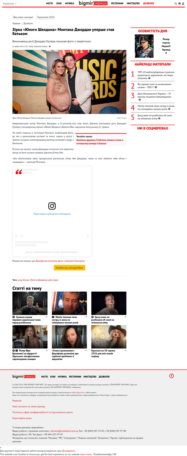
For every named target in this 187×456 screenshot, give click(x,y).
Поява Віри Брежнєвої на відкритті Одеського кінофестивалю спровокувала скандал (26, 354)
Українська (9, 3)
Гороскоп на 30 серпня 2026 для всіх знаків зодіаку (103, 353)
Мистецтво (133, 3)
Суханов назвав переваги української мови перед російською (26, 320)
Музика (69, 3)
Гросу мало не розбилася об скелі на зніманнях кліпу (102, 320)
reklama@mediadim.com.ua (64, 430)
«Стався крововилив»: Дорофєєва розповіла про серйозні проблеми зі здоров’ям (65, 354)
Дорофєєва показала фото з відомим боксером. (60, 260)
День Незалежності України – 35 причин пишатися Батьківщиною (154, 95)
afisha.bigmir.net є (78, 392)
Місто (49, 3)
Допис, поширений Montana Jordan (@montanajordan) (52, 252)
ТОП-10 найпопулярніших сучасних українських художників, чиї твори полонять (156, 75)
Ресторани (117, 3)
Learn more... (86, 454)
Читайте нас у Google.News (69, 267)
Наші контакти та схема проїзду (28, 406)
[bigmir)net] (86, 3)
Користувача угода (22, 418)
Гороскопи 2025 (46, 17)
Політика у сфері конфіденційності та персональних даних (42, 412)
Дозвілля (148, 3)
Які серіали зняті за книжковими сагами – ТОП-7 (154, 86)
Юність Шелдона (38, 279)
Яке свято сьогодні (23, 17)
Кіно (59, 3)
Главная (16, 23)
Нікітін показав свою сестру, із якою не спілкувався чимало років (65, 320)
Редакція (16, 400)
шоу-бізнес (23, 279)
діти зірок (53, 279)
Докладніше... (69, 450)
